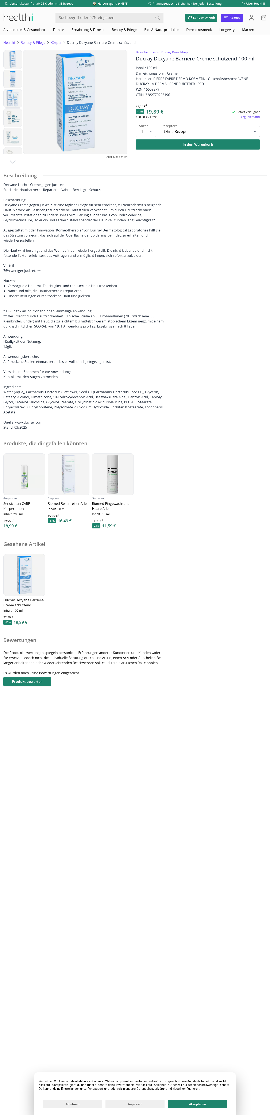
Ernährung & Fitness (88, 29)
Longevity (227, 29)
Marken (248, 29)
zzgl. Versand (250, 117)
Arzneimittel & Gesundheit (24, 29)
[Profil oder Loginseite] (251, 18)
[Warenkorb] (262, 18)
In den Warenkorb (198, 144)
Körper (56, 42)
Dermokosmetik (199, 29)
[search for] (157, 17)
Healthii (9, 42)
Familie (58, 29)
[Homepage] (18, 17)
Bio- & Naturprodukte (161, 29)
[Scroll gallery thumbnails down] (13, 162)
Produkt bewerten (27, 681)
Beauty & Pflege (124, 29)
